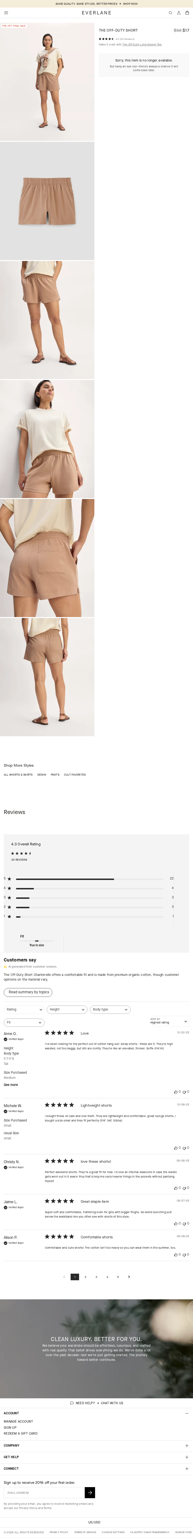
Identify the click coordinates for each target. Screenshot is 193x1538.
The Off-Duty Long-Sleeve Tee (142, 44)
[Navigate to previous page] (64, 1277)
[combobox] (24, 1012)
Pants (55, 775)
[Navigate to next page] (129, 1277)
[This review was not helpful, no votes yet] (184, 1092)
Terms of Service (85, 1532)
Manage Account (18, 1421)
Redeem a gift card (20, 1433)
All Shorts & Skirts (18, 775)
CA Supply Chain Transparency (149, 1532)
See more (11, 1085)
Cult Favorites (75, 775)
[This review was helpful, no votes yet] (175, 1092)
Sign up (10, 1427)
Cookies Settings (113, 1532)
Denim (41, 775)
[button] (187, 13)
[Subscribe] (90, 1492)
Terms (47, 1508)
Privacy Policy (28, 1508)
